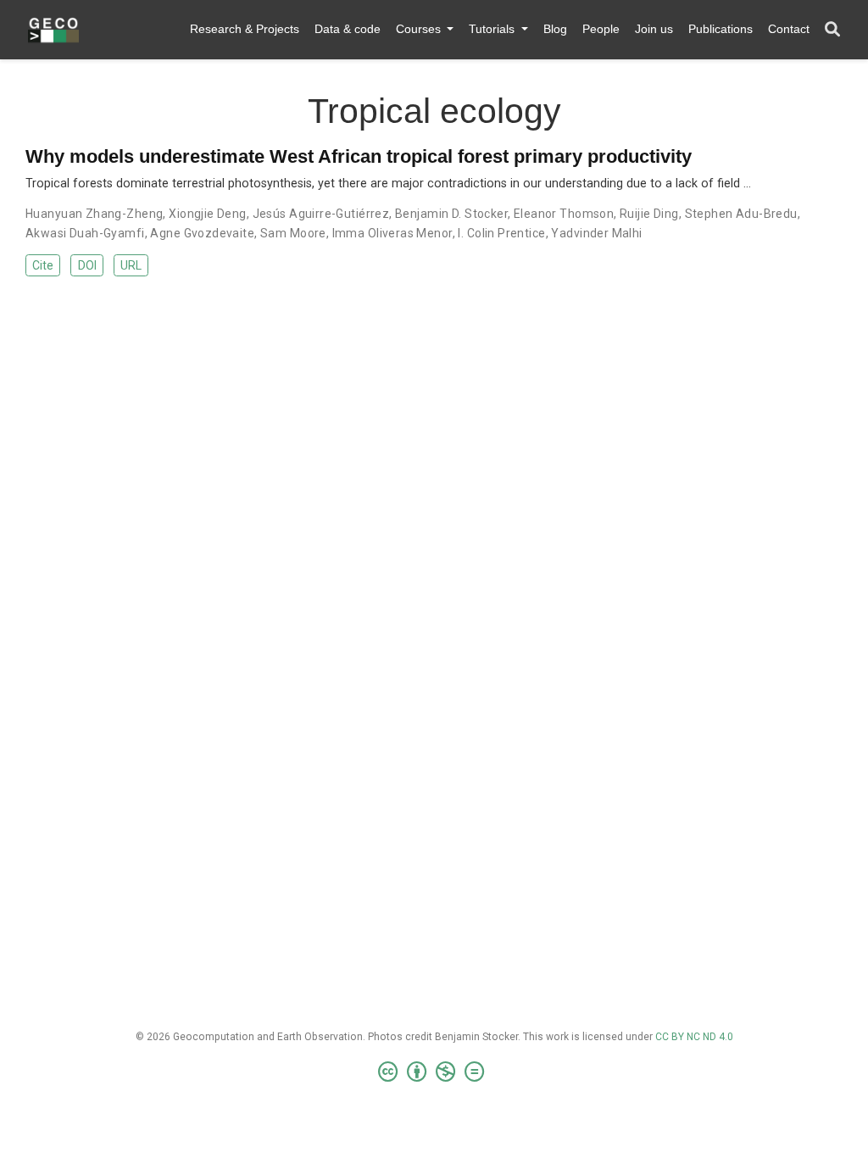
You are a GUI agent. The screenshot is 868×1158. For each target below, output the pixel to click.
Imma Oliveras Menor (392, 233)
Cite (42, 265)
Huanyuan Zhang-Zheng (94, 213)
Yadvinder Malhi (596, 233)
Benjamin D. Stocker (451, 213)
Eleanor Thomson (564, 213)
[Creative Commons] (434, 1072)
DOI (87, 265)
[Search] (832, 30)
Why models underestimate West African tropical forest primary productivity (358, 156)
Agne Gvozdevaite (202, 233)
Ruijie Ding (649, 213)
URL (131, 265)
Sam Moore (293, 233)
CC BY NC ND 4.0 (694, 1037)
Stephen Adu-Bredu (741, 213)
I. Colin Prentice (501, 233)
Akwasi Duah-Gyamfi (85, 233)
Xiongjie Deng (207, 213)
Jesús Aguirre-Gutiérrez (321, 213)
